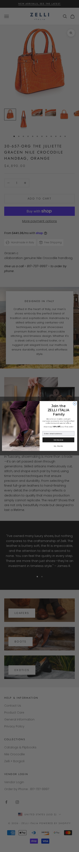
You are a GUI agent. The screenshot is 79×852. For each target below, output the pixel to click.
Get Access (58, 440)
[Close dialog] (74, 403)
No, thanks (58, 446)
